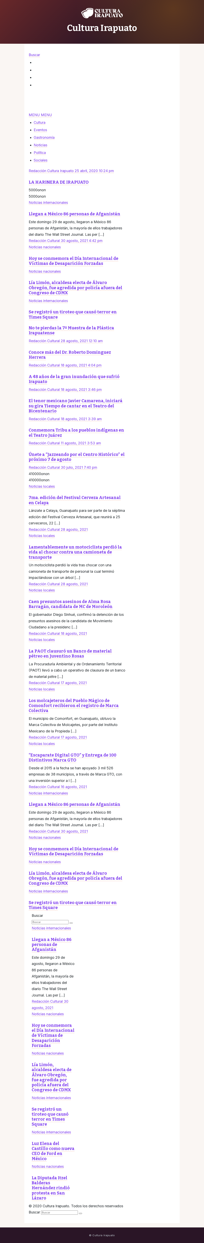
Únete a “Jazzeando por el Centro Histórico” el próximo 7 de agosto (77, 457)
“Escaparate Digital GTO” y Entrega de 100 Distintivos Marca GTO (72, 758)
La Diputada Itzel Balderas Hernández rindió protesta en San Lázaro (51, 1188)
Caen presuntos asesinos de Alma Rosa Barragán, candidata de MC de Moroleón (71, 604)
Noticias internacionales (48, 202)
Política (40, 153)
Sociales (40, 160)
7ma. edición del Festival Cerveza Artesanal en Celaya (75, 500)
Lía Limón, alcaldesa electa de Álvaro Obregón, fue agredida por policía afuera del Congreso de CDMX (75, 287)
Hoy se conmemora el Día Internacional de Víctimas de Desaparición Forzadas (73, 261)
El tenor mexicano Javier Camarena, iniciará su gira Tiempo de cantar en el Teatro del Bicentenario (76, 405)
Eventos (40, 130)
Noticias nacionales (45, 247)
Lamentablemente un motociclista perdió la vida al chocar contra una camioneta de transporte (75, 552)
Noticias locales (42, 486)
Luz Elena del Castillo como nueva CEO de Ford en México (53, 1151)
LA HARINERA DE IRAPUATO (59, 182)
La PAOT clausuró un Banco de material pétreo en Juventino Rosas (70, 654)
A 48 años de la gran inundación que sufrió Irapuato (74, 379)
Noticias (40, 145)
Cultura (39, 122)
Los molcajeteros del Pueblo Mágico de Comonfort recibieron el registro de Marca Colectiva (74, 705)
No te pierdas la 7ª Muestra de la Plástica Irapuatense (71, 330)
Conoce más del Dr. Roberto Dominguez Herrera (70, 355)
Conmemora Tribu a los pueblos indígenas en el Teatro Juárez (76, 433)
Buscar (37, 915)
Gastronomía (44, 137)
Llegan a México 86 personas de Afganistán (74, 214)
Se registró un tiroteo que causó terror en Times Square (73, 314)
